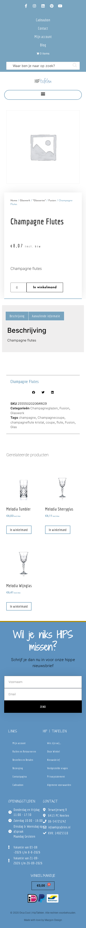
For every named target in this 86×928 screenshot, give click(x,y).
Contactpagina (20, 776)
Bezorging (18, 768)
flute (60, 422)
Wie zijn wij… (54, 743)
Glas (13, 427)
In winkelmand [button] (19, 530)
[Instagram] (34, 6)
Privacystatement (56, 776)
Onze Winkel (53, 751)
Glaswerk (25, 200)
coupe (50, 422)
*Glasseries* (39, 200)
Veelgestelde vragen (57, 768)
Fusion (52, 200)
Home (13, 200)
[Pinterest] (51, 6)
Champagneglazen (44, 408)
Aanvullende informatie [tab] (46, 316)
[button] (43, 93)
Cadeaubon (43, 20)
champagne (27, 418)
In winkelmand (45, 287)
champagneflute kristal (27, 422)
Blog (43, 45)
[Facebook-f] (26, 6)
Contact (43, 28)
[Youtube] (60, 6)
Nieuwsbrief (53, 759)
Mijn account (43, 36)
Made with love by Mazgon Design (43, 920)
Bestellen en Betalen (23, 759)
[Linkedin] (43, 6)
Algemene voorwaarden (59, 784)
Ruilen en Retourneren (24, 751)
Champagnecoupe (51, 418)
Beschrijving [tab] (17, 316)
